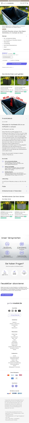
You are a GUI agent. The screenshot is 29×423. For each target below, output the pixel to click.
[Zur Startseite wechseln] (8, 3)
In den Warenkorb (16, 63)
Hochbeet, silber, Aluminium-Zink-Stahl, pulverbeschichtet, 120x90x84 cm (21, 213)
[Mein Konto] (23, 3)
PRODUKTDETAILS (7, 49)
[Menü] (2, 3)
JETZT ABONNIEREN (6, 294)
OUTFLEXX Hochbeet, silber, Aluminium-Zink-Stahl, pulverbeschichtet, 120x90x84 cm (21, 89)
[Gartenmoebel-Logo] (14, 303)
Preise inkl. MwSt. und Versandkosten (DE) (10, 54)
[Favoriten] (25, 3)
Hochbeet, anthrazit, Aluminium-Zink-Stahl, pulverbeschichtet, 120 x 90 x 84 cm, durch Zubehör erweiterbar (7, 213)
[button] (27, 80)
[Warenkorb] (27, 3)
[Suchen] (21, 3)
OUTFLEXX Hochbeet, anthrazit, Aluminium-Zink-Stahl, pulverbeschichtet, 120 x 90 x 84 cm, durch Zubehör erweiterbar (7, 89)
